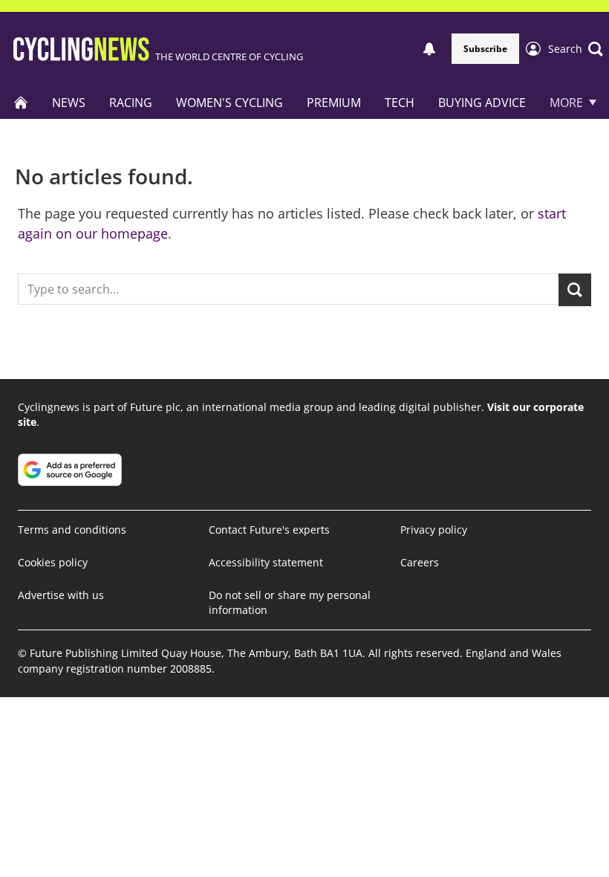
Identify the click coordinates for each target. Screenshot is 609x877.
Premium (334, 102)
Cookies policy (53, 562)
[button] (575, 49)
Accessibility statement (266, 562)
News (68, 102)
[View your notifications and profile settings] (429, 49)
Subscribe (485, 48)
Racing (130, 102)
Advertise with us (61, 595)
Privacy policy (433, 529)
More (566, 102)
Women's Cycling (229, 102)
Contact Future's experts (269, 529)
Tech (399, 102)
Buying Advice (482, 102)
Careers (419, 562)
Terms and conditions (72, 529)
